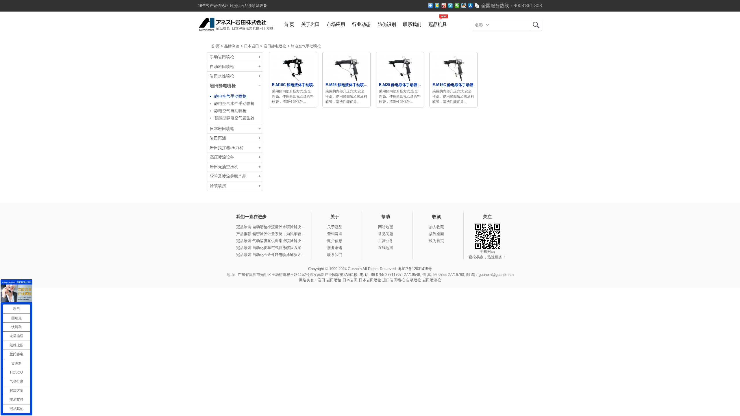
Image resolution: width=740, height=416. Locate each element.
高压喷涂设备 (222, 157)
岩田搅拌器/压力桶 (226, 148)
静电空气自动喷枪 (230, 110)
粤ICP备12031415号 (415, 269)
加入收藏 (436, 227)
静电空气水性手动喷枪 (234, 103)
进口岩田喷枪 (393, 280)
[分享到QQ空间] (437, 5)
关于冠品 (334, 227)
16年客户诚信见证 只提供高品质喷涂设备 (232, 5)
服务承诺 (334, 248)
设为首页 (436, 241)
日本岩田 (251, 46)
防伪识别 (387, 24)
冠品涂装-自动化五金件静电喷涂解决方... (270, 254)
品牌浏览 (231, 46)
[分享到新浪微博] (443, 5)
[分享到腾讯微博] (450, 5)
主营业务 (385, 241)
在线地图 (385, 248)
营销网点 (334, 234)
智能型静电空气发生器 (234, 118)
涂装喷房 (218, 186)
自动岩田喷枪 (222, 66)
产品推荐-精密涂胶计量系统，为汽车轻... (270, 234)
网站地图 (385, 227)
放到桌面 (436, 234)
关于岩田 (310, 24)
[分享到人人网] (470, 5)
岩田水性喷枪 (222, 76)
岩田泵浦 (218, 138)
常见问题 (385, 234)
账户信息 (334, 241)
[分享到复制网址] (477, 5)
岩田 (536, 25)
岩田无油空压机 (224, 167)
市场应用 (336, 24)
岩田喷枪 (333, 280)
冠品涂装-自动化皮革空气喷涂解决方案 (268, 248)
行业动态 (361, 24)
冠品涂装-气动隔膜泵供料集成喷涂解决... (270, 241)
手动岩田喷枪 (222, 57)
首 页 (289, 24)
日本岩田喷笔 (222, 129)
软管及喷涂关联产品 (228, 176)
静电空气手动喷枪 (306, 46)
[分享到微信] (457, 5)
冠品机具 (437, 24)
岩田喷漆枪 (431, 280)
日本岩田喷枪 (370, 280)
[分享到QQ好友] (463, 5)
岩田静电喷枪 (275, 46)
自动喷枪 (413, 280)
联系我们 (412, 24)
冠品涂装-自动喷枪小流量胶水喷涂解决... (270, 227)
